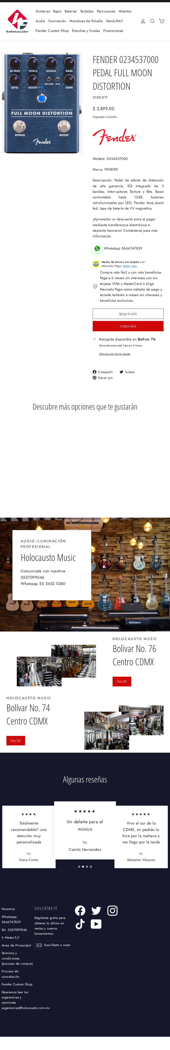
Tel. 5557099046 (14, 929)
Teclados (87, 11)
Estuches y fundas (86, 30)
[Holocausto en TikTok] (80, 924)
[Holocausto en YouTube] (96, 924)
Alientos (125, 11)
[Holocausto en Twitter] (96, 910)
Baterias (71, 11)
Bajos (57, 11)
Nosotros (8, 909)
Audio (40, 20)
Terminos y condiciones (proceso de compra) (17, 958)
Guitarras (43, 11)
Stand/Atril (114, 20)
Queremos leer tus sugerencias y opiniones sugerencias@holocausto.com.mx (17, 1000)
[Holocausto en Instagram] (112, 910)
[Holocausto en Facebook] (80, 910)
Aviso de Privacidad (16, 945)
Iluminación (57, 20)
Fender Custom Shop (52, 30)
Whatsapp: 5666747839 (11, 919)
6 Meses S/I (10, 937)
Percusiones (106, 11)
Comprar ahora (128, 326)
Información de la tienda (114, 354)
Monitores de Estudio (86, 20)
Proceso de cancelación (10, 974)
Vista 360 (122, 681)
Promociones (113, 30)
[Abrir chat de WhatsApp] (98, 248)
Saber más (130, 266)
